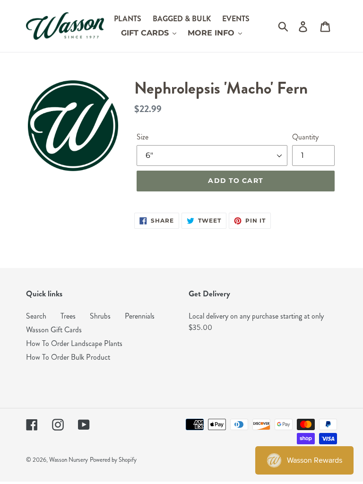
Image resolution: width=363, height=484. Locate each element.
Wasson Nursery (68, 460)
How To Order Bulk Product (68, 357)
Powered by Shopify (113, 460)
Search (36, 316)
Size (142, 136)
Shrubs (100, 316)
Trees (68, 316)
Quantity (305, 136)
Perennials (140, 316)
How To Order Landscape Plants (74, 343)
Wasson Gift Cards (54, 329)
